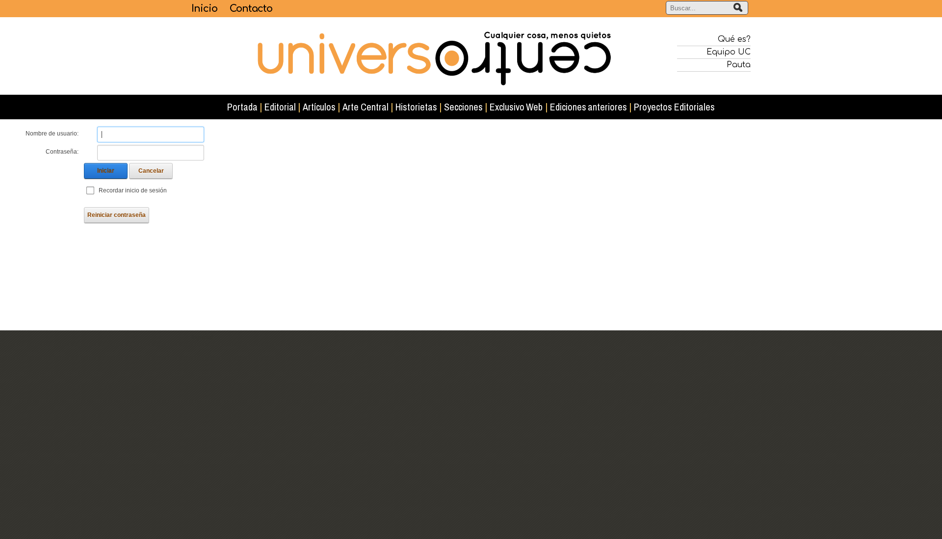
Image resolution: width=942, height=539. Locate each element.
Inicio (204, 8)
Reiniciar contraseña (116, 215)
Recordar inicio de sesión (133, 190)
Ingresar (202, 337)
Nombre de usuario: (52, 133)
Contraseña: (62, 151)
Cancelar (151, 170)
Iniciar (105, 170)
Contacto (251, 8)
